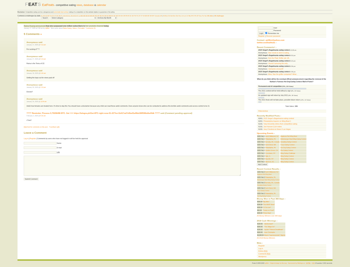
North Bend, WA (270, 145)
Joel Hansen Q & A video (272, 127)
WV (148, 16)
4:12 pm (43, 45)
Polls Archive (263, 111)
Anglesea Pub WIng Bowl (288, 136)
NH (105, 16)
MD (84, 16)
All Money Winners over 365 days (269, 216)
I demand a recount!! (275, 69)
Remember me (273, 33)
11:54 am (43, 101)
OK (122, 16)
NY (112, 16)
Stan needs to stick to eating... (279, 53)
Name (59, 143)
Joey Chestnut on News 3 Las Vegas (277, 129)
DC (57, 16)
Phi (195, 16)
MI (89, 16)
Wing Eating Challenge (287, 153)
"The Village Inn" (269, 226)
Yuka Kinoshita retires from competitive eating (280, 124)
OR (124, 16)
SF (198, 16)
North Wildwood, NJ (271, 136)
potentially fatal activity (61, 12)
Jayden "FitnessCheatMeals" (273, 229)
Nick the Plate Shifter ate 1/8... (279, 58)
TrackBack (54, 127)
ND (117, 16)
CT (55, 16)
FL (62, 16)
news (79, 5)
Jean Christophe (269, 232)
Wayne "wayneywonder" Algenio (274, 235)
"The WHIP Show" (269, 204)
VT (141, 16)
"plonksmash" (268, 224)
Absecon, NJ (269, 161)
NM (110, 16)
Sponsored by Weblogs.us (296, 263)
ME (82, 16)
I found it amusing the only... (278, 63)
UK (161, 16)
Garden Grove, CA (271, 150)
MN (91, 16)
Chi (169, 16)
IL (69, 16)
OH (119, 16)
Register (33, 139)
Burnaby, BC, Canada (272, 142)
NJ (107, 16)
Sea (200, 16)
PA (126, 16)
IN (71, 16)
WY (153, 16)
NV (103, 16)
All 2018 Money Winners (266, 238)
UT (139, 16)
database (89, 5)
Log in (26, 139)
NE (101, 16)
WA (146, 16)
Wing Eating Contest (287, 156)
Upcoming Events (265, 133)
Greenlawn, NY (270, 153)
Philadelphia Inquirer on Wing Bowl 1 (277, 121)
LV (187, 16)
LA (79, 16)
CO (53, 16)
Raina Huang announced (34, 26)
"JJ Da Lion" (267, 207)
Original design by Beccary (278, 263)
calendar (101, 5)
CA (50, 16)
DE (60, 16)
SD (133, 16)
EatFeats (48, 5)
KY (77, 16)
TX (137, 16)
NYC (192, 16)
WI (151, 16)
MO (96, 16)
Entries (262, 251)
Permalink (81, 28)
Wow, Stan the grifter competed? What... (283, 74)
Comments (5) (91, 28)
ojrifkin (47, 28)
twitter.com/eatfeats (266, 43)
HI (66, 16)
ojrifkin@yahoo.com (275, 40)
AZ (46, 16)
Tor (203, 16)
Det (177, 16)
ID (68, 16)
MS (93, 16)
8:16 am (43, 116)
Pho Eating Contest (286, 150)
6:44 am (43, 73)
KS (75, 16)
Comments (264, 254)
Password (277, 30)
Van (205, 16)
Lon (185, 16)
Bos (166, 16)
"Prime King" (267, 213)
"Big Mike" (266, 201)
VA (144, 16)
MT (98, 16)
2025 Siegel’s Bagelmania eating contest (278, 118)
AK (44, 16)
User (275, 28)
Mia (190, 16)
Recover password (273, 36)
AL (42, 16)
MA (87, 16)
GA (64, 16)
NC (115, 16)
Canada (157, 16)
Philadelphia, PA (270, 139)
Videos (74, 28)
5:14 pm (43, 59)
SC (130, 16)
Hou (180, 16)
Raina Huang (67, 28)
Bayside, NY (269, 159)
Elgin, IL (267, 156)
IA (73, 16)
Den (174, 16)
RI (128, 16)
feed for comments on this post (36, 127)
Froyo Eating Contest (287, 145)
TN (135, 16)
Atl (164, 16)
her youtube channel (94, 26)
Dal (171, 16)
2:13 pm (43, 87)
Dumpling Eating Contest (288, 142)
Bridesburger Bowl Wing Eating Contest (293, 139)
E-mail (59, 148)
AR (48, 16)
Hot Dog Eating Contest (288, 147)
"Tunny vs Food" (268, 210)
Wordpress (262, 257)
